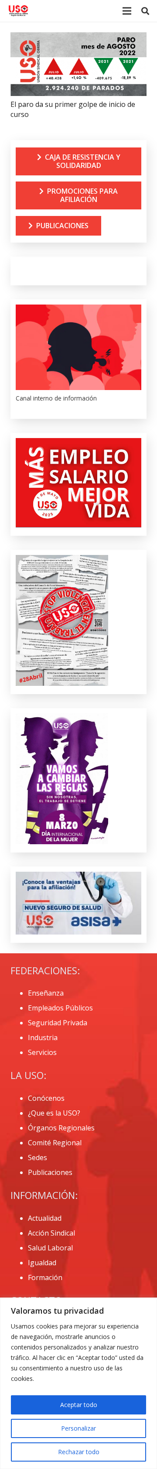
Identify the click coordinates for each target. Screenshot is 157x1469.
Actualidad (44, 1218)
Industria (43, 1037)
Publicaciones (50, 1172)
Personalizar (78, 1428)
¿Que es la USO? (54, 1113)
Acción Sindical (51, 1233)
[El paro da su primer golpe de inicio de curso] (78, 38)
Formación (45, 1277)
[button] (145, 11)
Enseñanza (46, 993)
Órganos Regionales (61, 1128)
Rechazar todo (78, 1452)
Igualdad (42, 1262)
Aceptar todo (78, 1405)
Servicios (42, 1052)
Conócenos (46, 1098)
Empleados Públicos (60, 1008)
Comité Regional (55, 1142)
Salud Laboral (50, 1248)
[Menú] (127, 11)
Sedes (37, 1157)
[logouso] (18, 10)
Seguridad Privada (57, 1022)
